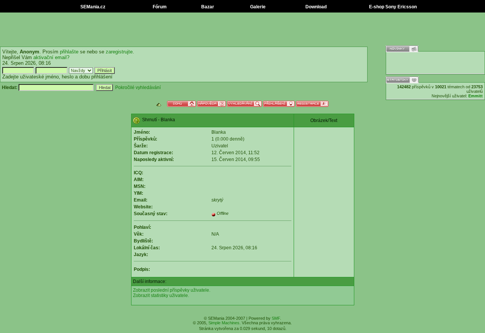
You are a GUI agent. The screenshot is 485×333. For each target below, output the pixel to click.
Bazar (207, 6)
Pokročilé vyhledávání (138, 87)
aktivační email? (51, 57)
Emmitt (475, 96)
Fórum (159, 6)
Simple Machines (223, 322)
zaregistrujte (119, 52)
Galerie (257, 6)
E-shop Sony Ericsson (392, 6)
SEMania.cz (92, 6)
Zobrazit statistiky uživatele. (161, 295)
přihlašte (69, 52)
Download (315, 6)
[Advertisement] (242, 30)
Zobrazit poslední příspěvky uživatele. (171, 290)
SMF (276, 318)
